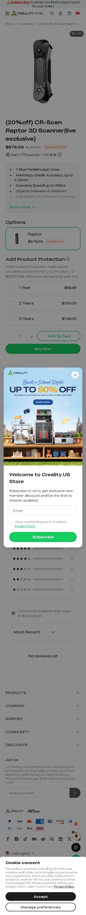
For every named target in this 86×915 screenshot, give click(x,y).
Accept (41, 896)
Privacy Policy (64, 886)
